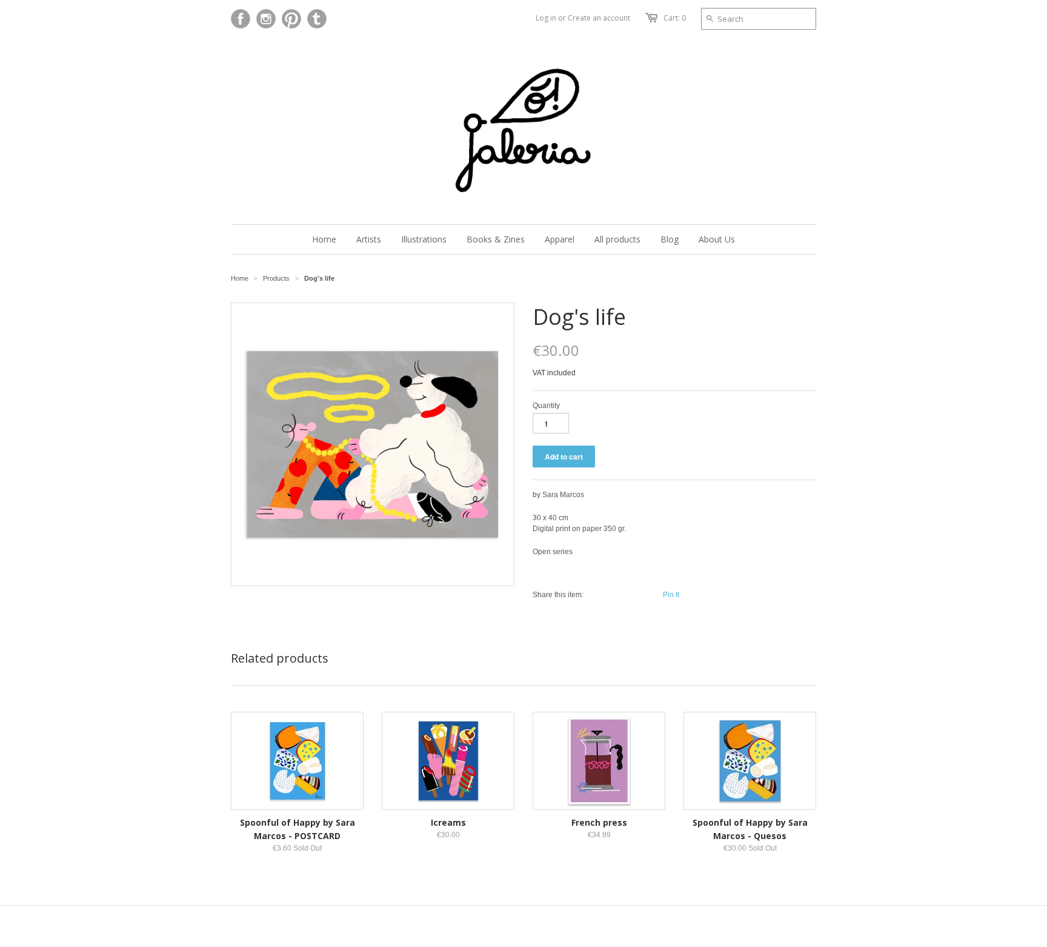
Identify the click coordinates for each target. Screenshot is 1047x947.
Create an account (599, 18)
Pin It (671, 595)
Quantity (546, 405)
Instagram (266, 18)
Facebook (240, 18)
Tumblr (317, 18)
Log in (546, 18)
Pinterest (291, 18)
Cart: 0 (674, 18)
